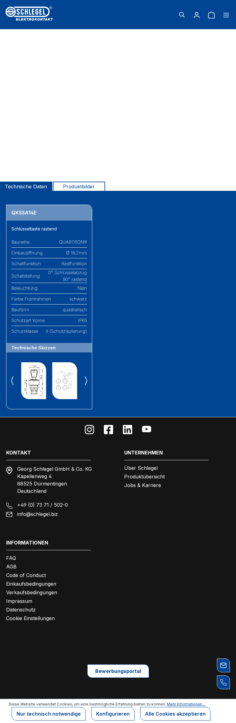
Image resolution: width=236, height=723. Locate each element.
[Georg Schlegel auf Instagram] (89, 429)
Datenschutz (21, 610)
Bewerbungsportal (118, 671)
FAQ (11, 558)
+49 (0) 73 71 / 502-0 (42, 505)
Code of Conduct (26, 575)
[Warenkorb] (211, 15)
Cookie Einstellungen (30, 618)
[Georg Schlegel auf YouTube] (146, 429)
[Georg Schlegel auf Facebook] (108, 429)
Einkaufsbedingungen (31, 584)
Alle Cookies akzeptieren (175, 714)
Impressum (19, 601)
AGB (11, 567)
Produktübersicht (144, 476)
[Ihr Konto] (196, 15)
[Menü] (224, 15)
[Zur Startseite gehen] (41, 14)
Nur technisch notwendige (49, 714)
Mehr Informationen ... (186, 704)
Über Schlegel (141, 468)
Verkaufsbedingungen (31, 592)
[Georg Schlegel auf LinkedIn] (127, 429)
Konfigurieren (113, 714)
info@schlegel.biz (37, 514)
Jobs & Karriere (142, 485)
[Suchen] (182, 15)
